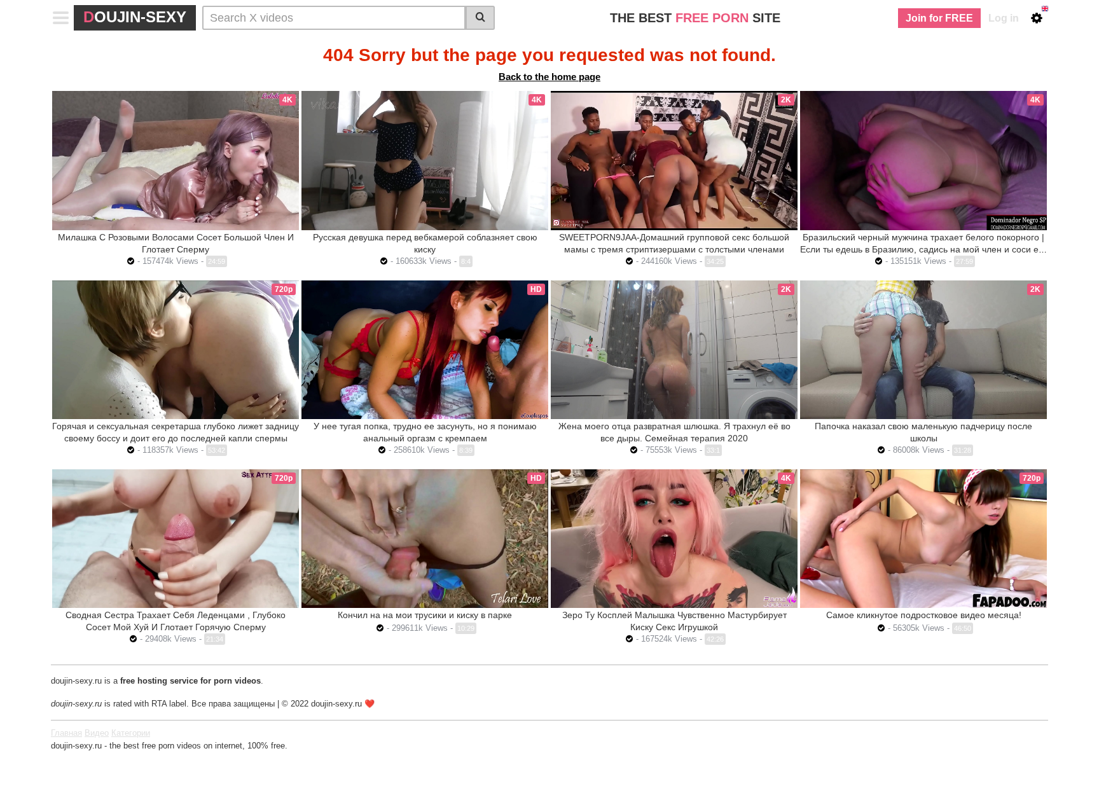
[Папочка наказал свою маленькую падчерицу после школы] (923, 349)
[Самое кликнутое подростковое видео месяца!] (923, 538)
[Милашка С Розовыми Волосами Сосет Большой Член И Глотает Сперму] (175, 160)
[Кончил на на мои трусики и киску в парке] (424, 538)
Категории (130, 733)
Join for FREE (939, 18)
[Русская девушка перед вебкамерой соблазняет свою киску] (424, 160)
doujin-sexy (134, 16)
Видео (97, 733)
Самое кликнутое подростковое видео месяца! (923, 615)
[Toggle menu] (61, 18)
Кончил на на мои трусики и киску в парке (425, 615)
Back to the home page (549, 76)
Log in (1003, 18)
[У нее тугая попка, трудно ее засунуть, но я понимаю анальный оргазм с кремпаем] (424, 349)
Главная (66, 733)
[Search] (480, 18)
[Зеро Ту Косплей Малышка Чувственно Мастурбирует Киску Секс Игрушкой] (674, 538)
